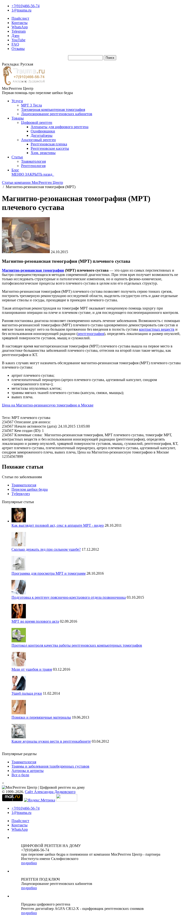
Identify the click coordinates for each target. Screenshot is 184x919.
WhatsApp (20, 27)
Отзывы (18, 49)
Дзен (15, 36)
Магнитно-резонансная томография (33, 270)
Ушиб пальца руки (27, 693)
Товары (18, 118)
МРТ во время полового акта (35, 621)
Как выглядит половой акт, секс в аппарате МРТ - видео (58, 525)
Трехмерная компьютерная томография (53, 109)
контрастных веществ (156, 329)
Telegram (19, 31)
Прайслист (20, 18)
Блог (15, 170)
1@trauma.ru (21, 10)
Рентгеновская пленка (49, 144)
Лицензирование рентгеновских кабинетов (56, 114)
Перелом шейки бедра (30, 489)
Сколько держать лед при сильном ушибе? (46, 549)
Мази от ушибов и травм (32, 669)
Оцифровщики (43, 131)
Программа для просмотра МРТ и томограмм (49, 573)
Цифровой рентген (36, 122)
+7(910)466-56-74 (26, 6)
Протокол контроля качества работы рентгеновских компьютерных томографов (77, 645)
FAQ (15, 44)
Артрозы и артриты (28, 771)
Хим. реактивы (43, 153)
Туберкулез (21, 494)
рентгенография (91, 334)
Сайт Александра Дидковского (50, 792)
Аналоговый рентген (38, 140)
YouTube (18, 40)
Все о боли (20, 775)
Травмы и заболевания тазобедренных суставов (50, 766)
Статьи (17, 157)
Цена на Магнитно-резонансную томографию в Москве (47, 405)
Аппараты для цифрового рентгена (59, 127)
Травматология (33, 161)
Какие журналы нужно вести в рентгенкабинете (51, 741)
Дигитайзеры (41, 135)
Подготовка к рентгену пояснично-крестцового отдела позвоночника (69, 597)
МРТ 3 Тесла (31, 105)
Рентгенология (33, 166)
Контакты (20, 23)
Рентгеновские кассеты (50, 148)
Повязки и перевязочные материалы (41, 717)
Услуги (17, 101)
